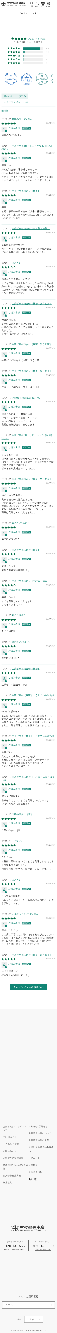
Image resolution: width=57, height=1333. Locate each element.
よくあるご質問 (11, 1144)
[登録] (51, 1305)
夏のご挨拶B (18, 615)
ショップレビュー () (16, 102)
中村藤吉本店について (40, 1133)
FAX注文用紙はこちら (43, 1249)
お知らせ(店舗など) (39, 1126)
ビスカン (16, 263)
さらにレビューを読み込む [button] (28, 987)
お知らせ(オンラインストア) (15, 1128)
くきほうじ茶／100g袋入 (25, 914)
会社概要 (33, 1165)
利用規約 (7, 1182)
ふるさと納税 (35, 1172)
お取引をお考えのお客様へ (41, 1149)
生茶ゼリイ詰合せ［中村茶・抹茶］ (31, 228)
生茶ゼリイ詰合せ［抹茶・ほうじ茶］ (32, 303)
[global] (48, 3)
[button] (32, 3)
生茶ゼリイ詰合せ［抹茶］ (26, 191)
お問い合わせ (10, 1151)
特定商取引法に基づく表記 (15, 1167)
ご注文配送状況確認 (13, 1158)
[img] (28, 38)
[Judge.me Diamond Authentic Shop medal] (11, 79)
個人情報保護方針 (12, 1175)
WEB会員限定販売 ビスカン (26, 397)
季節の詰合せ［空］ (22, 814)
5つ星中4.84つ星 (37, 39)
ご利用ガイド (10, 1137)
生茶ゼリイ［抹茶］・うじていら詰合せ (33, 695)
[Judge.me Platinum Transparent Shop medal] (42, 79)
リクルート (34, 1158)
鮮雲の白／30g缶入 (22, 119)
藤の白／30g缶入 (21, 523)
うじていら (18, 841)
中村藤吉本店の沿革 (39, 1140)
